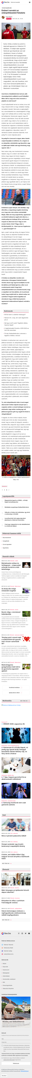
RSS (4, 982)
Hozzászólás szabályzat (9, 979)
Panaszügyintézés (7, 985)
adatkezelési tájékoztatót (9, 1059)
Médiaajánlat (6, 973)
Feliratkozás (16, 1063)
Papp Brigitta (9, 16)
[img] (5, 2)
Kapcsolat (5, 966)
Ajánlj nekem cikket (14, 692)
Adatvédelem (6, 976)
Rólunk (4, 963)
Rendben (4, 1075)
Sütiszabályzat (25, 1071)
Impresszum (6, 969)
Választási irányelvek (8, 988)
